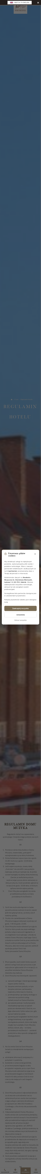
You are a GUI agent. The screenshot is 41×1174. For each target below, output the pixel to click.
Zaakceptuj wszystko (20, 608)
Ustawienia (20, 615)
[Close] (38, 2)
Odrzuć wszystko (20, 620)
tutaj (6, 602)
